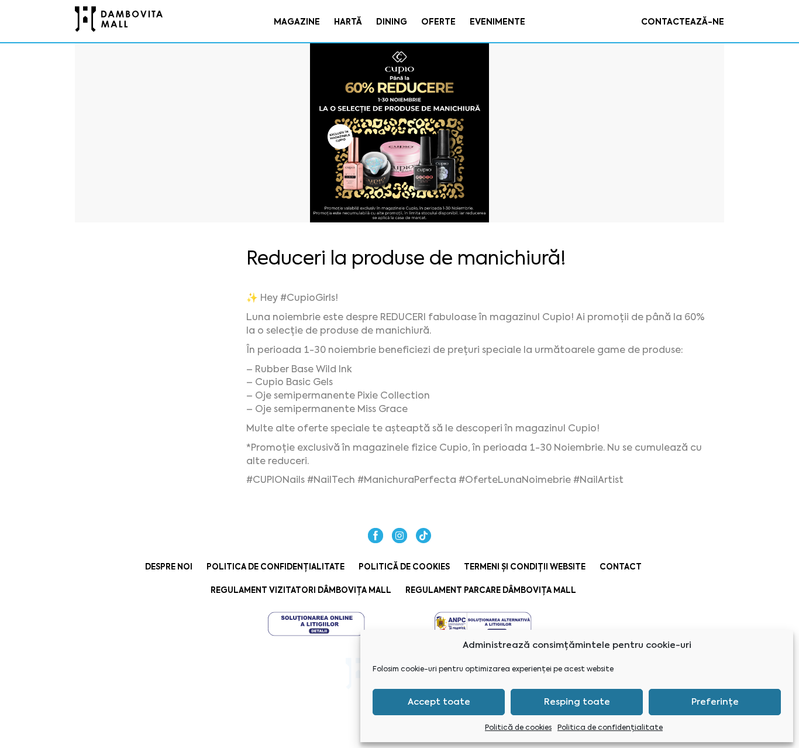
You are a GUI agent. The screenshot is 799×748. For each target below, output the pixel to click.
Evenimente (497, 22)
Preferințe (715, 702)
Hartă (348, 22)
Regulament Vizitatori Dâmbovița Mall (301, 590)
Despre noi (168, 566)
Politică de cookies (518, 727)
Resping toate (577, 702)
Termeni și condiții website (525, 566)
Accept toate (439, 702)
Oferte (438, 22)
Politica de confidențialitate (610, 727)
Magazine (297, 22)
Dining (391, 22)
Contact (621, 566)
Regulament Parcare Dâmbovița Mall (490, 590)
